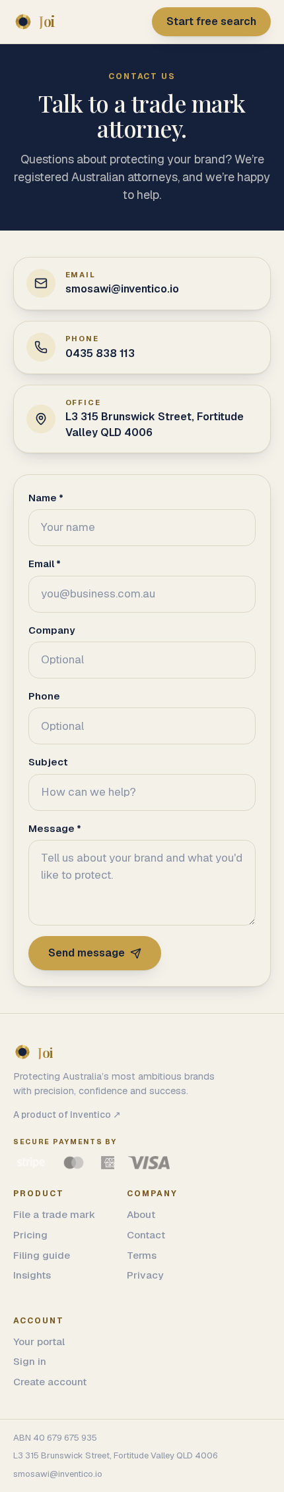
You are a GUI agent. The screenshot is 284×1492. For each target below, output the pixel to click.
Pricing (30, 1235)
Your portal (39, 1341)
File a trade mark (54, 1214)
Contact (146, 1235)
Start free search (211, 21)
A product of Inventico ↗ (67, 1114)
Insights (32, 1275)
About (141, 1214)
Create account (50, 1381)
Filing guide (41, 1255)
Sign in (29, 1361)
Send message (86, 953)
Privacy (145, 1275)
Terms (142, 1255)
